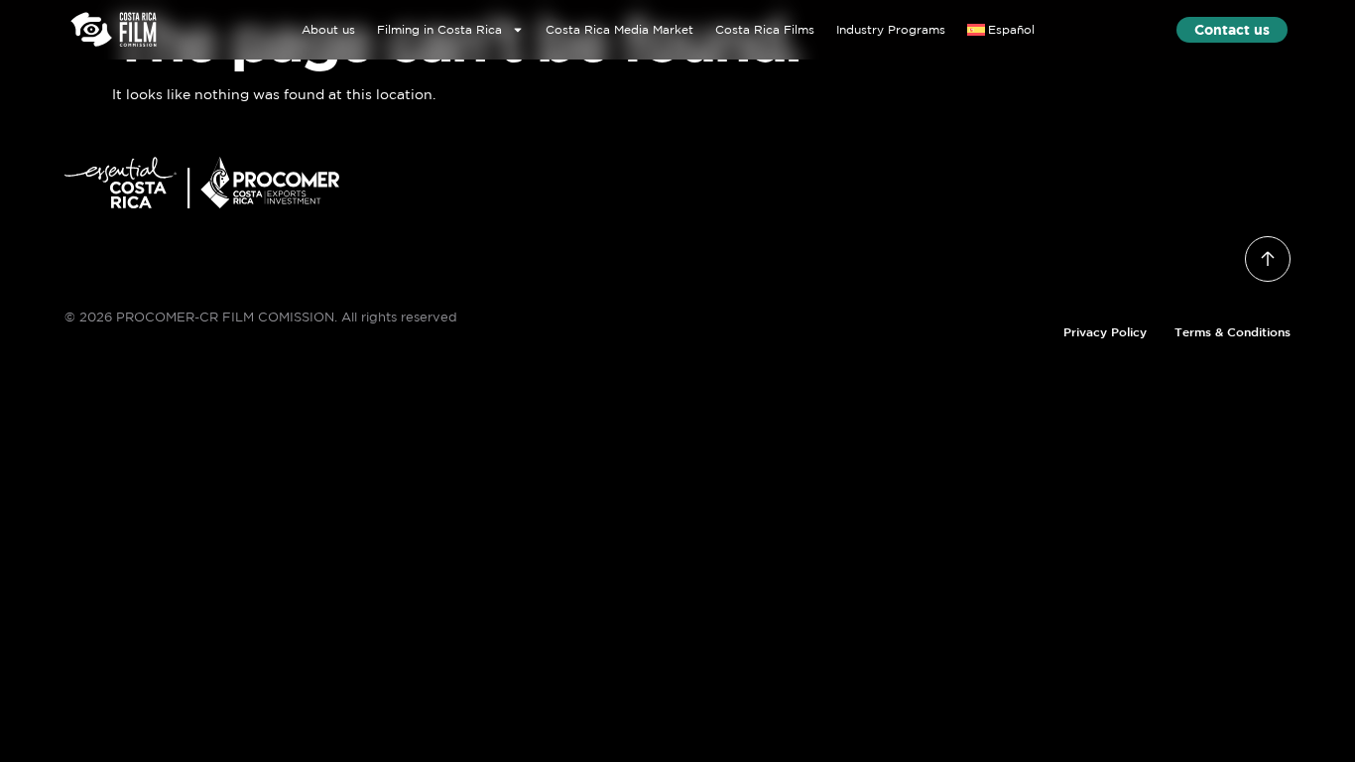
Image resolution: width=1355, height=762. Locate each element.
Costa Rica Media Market (619, 29)
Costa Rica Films (764, 29)
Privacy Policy (1105, 331)
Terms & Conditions (1232, 331)
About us (328, 29)
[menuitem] (1001, 29)
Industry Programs (890, 29)
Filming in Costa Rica (439, 29)
